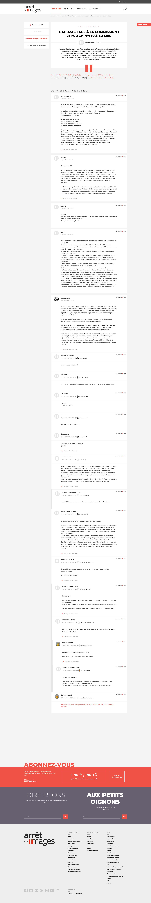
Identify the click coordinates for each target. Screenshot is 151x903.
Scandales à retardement (74, 841)
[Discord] (52, 892)
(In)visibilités (71, 857)
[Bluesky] (31, 892)
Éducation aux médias (113, 846)
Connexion (122, 1)
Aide (108, 864)
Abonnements (110, 836)
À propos (109, 848)
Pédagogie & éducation (74, 869)
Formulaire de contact (113, 857)
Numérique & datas (73, 848)
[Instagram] (42, 892)
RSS (108, 880)
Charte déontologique (113, 855)
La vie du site (110, 839)
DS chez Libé (79, 893)
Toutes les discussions (113, 860)
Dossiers (89, 846)
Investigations (71, 846)
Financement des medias (74, 871)
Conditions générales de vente (115, 876)
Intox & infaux (71, 843)
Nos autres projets (112, 853)
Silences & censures (73, 867)
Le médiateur (110, 841)
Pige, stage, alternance (113, 862)
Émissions (81, 9)
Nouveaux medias (72, 855)
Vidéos (89, 848)
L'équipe (109, 850)
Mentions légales (111, 873)
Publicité (70, 862)
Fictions (70, 836)
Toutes (89, 836)
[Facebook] (26, 892)
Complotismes (72, 860)
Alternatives (71, 853)
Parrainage (110, 843)
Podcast (109, 883)
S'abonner (142, 24)
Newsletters (110, 871)
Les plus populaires (92, 850)
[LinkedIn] (57, 892)
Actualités (69, 9)
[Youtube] (37, 892)
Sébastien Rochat (92, 43)
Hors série (70, 893)
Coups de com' (72, 839)
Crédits (109, 878)
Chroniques (95, 9)
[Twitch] (47, 892)
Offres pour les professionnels (115, 867)
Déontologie (71, 850)
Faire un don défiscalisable (114, 869)
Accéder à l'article (37, 25)
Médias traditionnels (73, 864)
